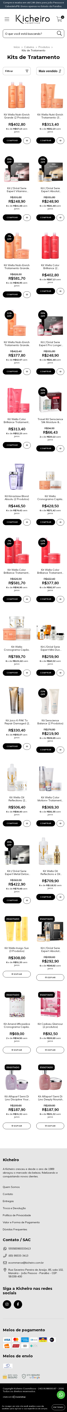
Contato (8, 1194)
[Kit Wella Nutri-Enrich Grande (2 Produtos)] (27, 140)
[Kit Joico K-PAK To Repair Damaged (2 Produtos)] (27, 746)
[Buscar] (59, 33)
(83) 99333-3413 (18, 1255)
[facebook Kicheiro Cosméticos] (18, 1304)
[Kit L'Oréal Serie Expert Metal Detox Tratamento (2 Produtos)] (27, 900)
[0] (59, 20)
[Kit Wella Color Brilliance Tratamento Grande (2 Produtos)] (60, 599)
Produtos (44, 47)
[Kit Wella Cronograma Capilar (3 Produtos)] (60, 522)
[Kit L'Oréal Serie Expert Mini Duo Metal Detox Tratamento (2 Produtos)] (60, 673)
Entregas (8, 1201)
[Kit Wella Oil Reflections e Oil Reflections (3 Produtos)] (60, 897)
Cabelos (29, 47)
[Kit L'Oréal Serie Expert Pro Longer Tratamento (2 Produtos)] (60, 371)
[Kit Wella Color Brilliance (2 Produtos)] (60, 291)
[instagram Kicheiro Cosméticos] (7, 1304)
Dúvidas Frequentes (15, 1229)
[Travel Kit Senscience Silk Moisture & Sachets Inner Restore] (60, 448)
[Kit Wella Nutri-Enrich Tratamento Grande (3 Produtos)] (27, 294)
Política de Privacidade (17, 1215)
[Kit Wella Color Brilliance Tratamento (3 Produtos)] (27, 445)
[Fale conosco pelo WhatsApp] (61, 1395)
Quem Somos (11, 1187)
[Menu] (7, 19)
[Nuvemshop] (14, 1397)
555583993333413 (19, 1248)
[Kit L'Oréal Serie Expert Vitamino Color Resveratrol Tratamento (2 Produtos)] (27, 217)
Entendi (58, 1407)
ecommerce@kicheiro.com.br (26, 1262)
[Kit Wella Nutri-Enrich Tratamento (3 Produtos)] (60, 140)
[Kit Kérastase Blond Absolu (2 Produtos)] (27, 522)
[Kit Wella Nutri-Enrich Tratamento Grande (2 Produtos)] (27, 371)
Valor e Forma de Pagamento (21, 1222)
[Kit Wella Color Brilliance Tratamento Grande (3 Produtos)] (27, 599)
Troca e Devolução (14, 1208)
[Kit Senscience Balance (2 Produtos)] (60, 750)
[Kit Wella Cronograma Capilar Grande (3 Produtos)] (27, 673)
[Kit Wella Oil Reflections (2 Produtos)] (27, 823)
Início (17, 47)
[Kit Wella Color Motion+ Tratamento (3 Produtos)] (60, 823)
